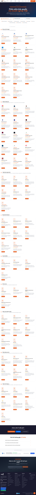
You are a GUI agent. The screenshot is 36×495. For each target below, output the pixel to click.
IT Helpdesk (9, 476)
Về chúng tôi (23, 483)
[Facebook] (1, 479)
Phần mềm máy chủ (19, 22)
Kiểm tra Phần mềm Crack (24, 479)
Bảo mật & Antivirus (23, 21)
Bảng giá (11, 1)
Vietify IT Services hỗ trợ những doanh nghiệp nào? (11, 440)
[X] (4, 479)
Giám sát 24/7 (9, 478)
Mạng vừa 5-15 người (17, 479)
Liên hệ (28, 1)
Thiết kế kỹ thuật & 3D (16, 21)
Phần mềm (15, 1)
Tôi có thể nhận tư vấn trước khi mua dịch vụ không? (11, 442)
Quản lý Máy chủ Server (10, 479)
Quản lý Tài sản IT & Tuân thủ (18, 474)
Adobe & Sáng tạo (10, 21)
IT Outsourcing (9, 475)
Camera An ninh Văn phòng (18, 484)
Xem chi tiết (3, 43)
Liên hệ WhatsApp (4, 490)
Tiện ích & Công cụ (25, 22)
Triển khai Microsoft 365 (17, 482)
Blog (22, 476)
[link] (6, 38)
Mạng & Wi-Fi (16, 477)
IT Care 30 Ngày (9, 484)
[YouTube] (2, 480)
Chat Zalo (18, 431)
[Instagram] (6, 479)
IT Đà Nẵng (9, 474)
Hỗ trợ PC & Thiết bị (10, 477)
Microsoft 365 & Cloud (17, 481)
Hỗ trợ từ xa (33, 21)
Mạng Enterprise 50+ (17, 480)
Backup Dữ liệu (16, 476)
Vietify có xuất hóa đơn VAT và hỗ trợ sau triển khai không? (12, 445)
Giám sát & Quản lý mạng (12, 22)
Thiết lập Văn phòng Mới (10, 481)
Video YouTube (23, 477)
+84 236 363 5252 (25, 431)
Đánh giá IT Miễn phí (17, 485)
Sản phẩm (19, 1)
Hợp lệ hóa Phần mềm (24, 482)
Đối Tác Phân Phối (24, 485)
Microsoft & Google (4, 21)
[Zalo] (2, 479)
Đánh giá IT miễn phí (11, 431)
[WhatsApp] (3, 479)
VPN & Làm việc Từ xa (17, 483)
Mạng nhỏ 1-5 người (17, 478)
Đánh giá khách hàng (24, 484)
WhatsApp (31, 479)
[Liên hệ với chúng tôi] (34, 493)
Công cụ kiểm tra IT (24, 478)
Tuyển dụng (23, 486)
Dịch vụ (7, 1)
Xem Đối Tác (32, 453)
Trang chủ (17, 5)
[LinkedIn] (1, 480)
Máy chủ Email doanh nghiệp (11, 480)
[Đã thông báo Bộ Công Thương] (18, 493)
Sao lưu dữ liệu (28, 21)
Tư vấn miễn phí (33, 1)
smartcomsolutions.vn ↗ (26, 453)
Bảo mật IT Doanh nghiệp (17, 475)
